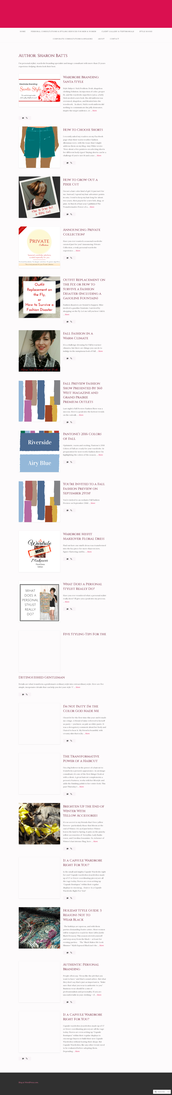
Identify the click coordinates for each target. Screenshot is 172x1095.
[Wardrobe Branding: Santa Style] (26, 118)
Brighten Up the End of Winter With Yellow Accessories (83, 811)
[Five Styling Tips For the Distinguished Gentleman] (26, 694)
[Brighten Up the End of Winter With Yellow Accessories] (71, 848)
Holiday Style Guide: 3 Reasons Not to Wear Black (82, 915)
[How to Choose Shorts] (71, 163)
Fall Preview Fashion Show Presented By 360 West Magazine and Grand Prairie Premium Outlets (82, 392)
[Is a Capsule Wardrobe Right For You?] (71, 898)
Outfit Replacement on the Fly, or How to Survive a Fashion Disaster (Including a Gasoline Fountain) (84, 289)
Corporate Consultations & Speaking (73, 39)
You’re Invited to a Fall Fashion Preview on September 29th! (84, 488)
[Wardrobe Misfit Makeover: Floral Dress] (71, 559)
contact (114, 39)
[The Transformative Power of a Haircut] (71, 794)
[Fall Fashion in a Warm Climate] (71, 358)
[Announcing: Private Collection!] (71, 258)
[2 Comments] (68, 609)
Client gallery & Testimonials (118, 31)
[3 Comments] (68, 358)
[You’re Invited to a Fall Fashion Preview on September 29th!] (71, 510)
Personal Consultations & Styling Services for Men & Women (63, 31)
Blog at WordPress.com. (28, 1082)
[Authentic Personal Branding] (71, 1002)
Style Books (145, 31)
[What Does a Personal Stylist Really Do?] (71, 609)
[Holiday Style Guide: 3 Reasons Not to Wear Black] (71, 952)
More (94, 110)
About (101, 39)
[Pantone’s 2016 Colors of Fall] (71, 462)
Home (23, 31)
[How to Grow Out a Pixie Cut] (71, 214)
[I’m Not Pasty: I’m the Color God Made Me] (71, 741)
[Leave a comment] (23, 118)
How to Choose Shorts (83, 130)
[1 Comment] (68, 214)
